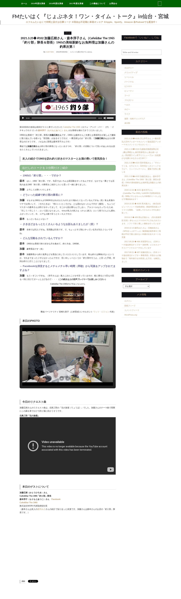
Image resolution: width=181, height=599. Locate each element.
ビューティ (129, 91)
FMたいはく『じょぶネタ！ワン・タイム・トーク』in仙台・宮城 (90, 16)
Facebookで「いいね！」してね (141, 37)
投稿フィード (130, 306)
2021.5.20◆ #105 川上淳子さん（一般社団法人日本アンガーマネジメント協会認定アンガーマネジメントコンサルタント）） (141, 141)
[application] (68, 118)
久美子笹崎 (50, 52)
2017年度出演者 (76, 4)
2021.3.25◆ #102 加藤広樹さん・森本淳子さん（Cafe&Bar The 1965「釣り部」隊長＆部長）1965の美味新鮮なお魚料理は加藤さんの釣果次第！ (68, 42)
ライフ (127, 114)
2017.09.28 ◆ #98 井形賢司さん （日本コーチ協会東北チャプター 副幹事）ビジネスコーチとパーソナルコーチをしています (141, 244)
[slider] (110, 117)
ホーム (24, 4)
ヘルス (127, 105)
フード (67, 33)
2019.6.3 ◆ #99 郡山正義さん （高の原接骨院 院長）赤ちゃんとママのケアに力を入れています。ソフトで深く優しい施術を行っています (141, 220)
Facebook (55, 499)
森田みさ (41, 509)
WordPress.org (130, 315)
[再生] (23, 118)
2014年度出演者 (38, 4)
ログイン (128, 301)
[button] (61, 378)
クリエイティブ (130, 72)
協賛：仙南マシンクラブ (134, 119)
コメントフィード (131, 310)
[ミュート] (104, 118)
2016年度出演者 (56, 4)
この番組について (97, 4)
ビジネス (128, 86)
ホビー (127, 109)
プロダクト (129, 100)
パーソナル (129, 82)
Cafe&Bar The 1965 (71, 127)
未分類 (127, 123)
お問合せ (113, 4)
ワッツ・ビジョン (101, 312)
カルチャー (129, 68)
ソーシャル (129, 77)
